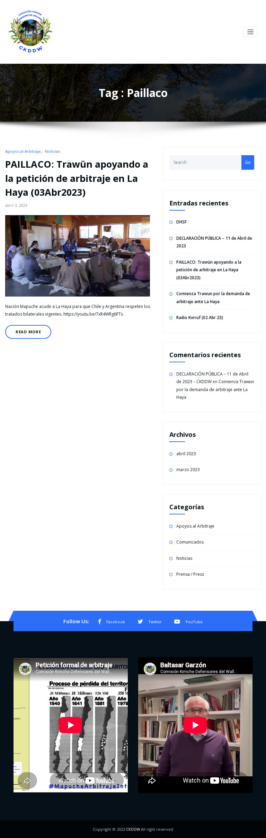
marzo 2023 (188, 470)
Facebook (115, 621)
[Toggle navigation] (250, 32)
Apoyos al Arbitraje (23, 151)
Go (248, 162)
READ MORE (28, 331)
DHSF (181, 222)
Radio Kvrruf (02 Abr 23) (199, 317)
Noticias (52, 151)
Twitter (155, 621)
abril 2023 (186, 454)
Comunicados (190, 542)
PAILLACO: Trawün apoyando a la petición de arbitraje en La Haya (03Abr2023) (76, 178)
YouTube (194, 621)
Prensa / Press (190, 574)
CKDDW (133, 829)
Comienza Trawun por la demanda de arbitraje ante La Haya (215, 389)
